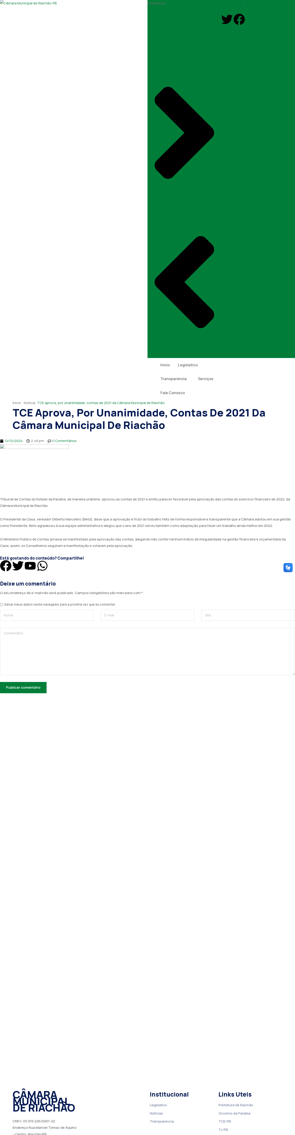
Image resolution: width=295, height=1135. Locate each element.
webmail (254, 3)
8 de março (157, 9)
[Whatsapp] (42, 566)
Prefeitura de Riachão (235, 1105)
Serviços (205, 378)
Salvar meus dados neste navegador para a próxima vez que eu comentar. (59, 604)
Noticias (156, 1113)
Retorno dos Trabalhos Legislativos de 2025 (183, 36)
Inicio (165, 364)
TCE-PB (224, 1121)
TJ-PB (223, 1129)
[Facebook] (239, 19)
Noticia (29, 402)
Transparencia (173, 378)
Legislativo (188, 364)
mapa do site (231, 3)
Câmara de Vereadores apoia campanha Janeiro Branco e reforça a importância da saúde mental (181, 49)
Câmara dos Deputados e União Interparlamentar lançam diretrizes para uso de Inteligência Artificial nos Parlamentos (183, 23)
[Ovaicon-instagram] (251, 19)
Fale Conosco (172, 392)
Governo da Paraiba (234, 1113)
